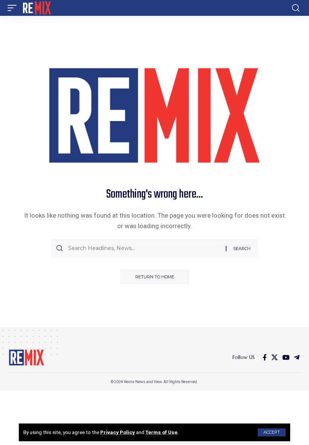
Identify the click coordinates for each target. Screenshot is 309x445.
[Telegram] (296, 357)
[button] (272, 432)
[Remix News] (36, 8)
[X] (274, 357)
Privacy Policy (117, 432)
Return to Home (154, 276)
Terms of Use (161, 432)
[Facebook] (265, 357)
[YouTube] (285, 357)
